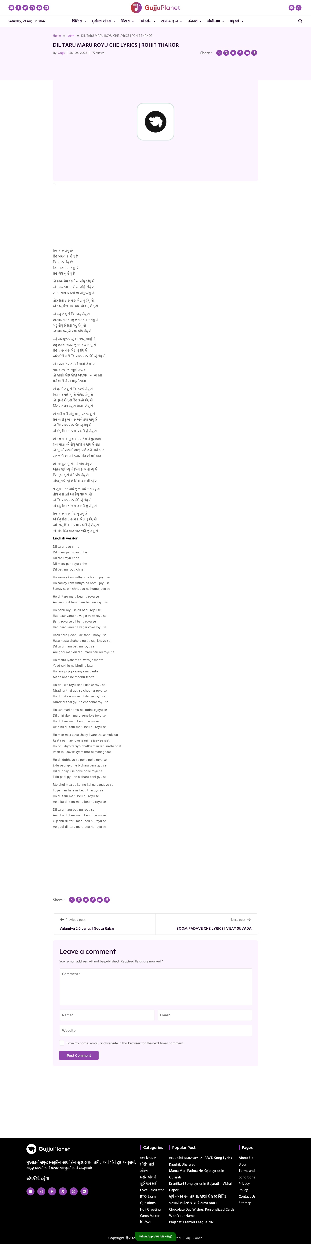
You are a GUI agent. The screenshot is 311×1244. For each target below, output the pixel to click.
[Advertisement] (17, 105)
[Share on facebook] (240, 53)
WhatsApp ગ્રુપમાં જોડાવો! (154, 1236)
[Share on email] (247, 53)
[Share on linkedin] (226, 53)
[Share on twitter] (233, 53)
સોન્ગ (71, 35)
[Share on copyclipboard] (254, 53)
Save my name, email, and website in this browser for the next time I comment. (125, 1043)
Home (57, 35)
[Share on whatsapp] (219, 53)
